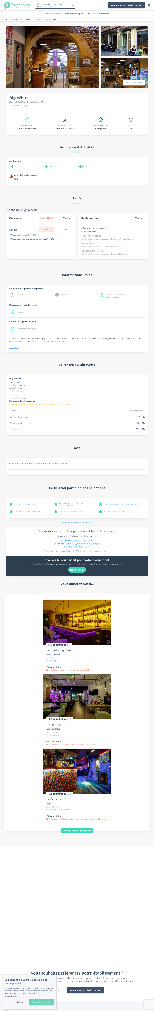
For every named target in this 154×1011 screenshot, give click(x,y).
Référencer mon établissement (126, 5)
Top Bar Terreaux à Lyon (114, 511)
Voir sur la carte (17, 391)
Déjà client (57, 990)
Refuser (20, 1002)
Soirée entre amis (52, 13)
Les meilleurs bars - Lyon (25, 504)
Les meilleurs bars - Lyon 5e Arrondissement (77, 543)
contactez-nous (101, 551)
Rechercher (77, 569)
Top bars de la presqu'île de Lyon (73, 511)
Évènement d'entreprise (98, 13)
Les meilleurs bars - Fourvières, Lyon (30, 511)
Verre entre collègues (74, 13)
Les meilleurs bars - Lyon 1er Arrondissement (71, 504)
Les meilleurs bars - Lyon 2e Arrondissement (123, 504)
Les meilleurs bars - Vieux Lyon (77, 540)
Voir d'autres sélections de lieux (77, 522)
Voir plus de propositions (77, 830)
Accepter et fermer (42, 1002)
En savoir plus (11, 996)
